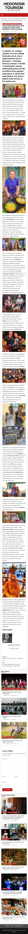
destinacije (5, 688)
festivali (13, 688)
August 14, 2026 (14, 894)
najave (9, 838)
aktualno (4, 838)
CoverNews (20, 930)
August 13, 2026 (14, 695)
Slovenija (15, 812)
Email (16, 776)
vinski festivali (18, 23)
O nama (12, 925)
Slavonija (22, 688)
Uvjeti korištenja (19, 925)
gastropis (10, 812)
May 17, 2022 (13, 31)
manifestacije (8, 23)
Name (4, 776)
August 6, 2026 (13, 719)
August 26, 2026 (14, 820)
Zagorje (12, 737)
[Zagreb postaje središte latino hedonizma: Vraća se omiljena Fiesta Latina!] (14, 907)
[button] (2, 14)
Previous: (12, 658)
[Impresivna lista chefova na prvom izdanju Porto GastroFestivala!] (14, 832)
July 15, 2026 (13, 743)
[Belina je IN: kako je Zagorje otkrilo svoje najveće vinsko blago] (14, 730)
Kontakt (7, 925)
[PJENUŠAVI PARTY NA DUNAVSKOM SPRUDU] (14, 706)
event (4, 23)
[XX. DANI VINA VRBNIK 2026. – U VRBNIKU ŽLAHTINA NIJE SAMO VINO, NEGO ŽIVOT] (14, 882)
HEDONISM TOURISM (14, 6)
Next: (11, 664)
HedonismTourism (6, 31)
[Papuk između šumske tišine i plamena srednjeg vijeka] (14, 682)
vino (14, 23)
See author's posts (14, 648)
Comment (5, 758)
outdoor (17, 688)
